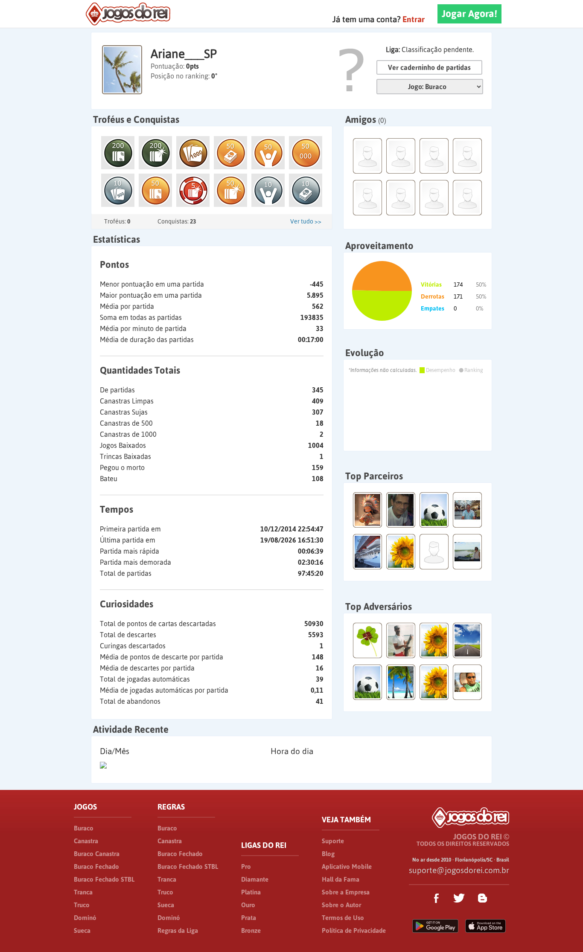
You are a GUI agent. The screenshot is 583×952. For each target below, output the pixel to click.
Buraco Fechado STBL (104, 879)
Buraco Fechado (96, 866)
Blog (328, 853)
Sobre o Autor (341, 904)
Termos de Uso (343, 917)
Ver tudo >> (305, 221)
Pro (246, 866)
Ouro (248, 904)
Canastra (86, 841)
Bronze (251, 930)
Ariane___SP (184, 54)
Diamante (254, 879)
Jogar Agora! (469, 13)
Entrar (413, 19)
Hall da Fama (340, 879)
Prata (248, 917)
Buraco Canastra (97, 853)
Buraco (83, 828)
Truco (82, 904)
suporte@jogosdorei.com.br (459, 870)
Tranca (83, 892)
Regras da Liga (177, 930)
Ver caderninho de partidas (429, 67)
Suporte (333, 841)
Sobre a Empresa (346, 892)
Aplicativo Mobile (347, 866)
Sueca (82, 930)
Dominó (85, 917)
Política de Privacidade (354, 930)
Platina (251, 892)
